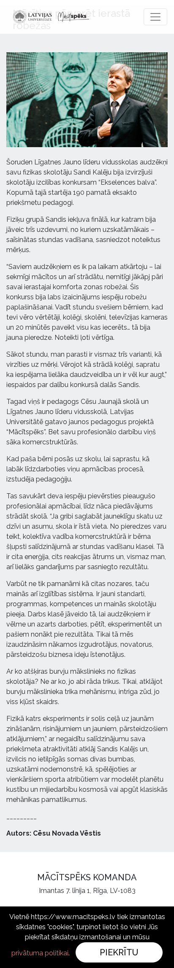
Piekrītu (119, 952)
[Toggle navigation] (155, 16)
